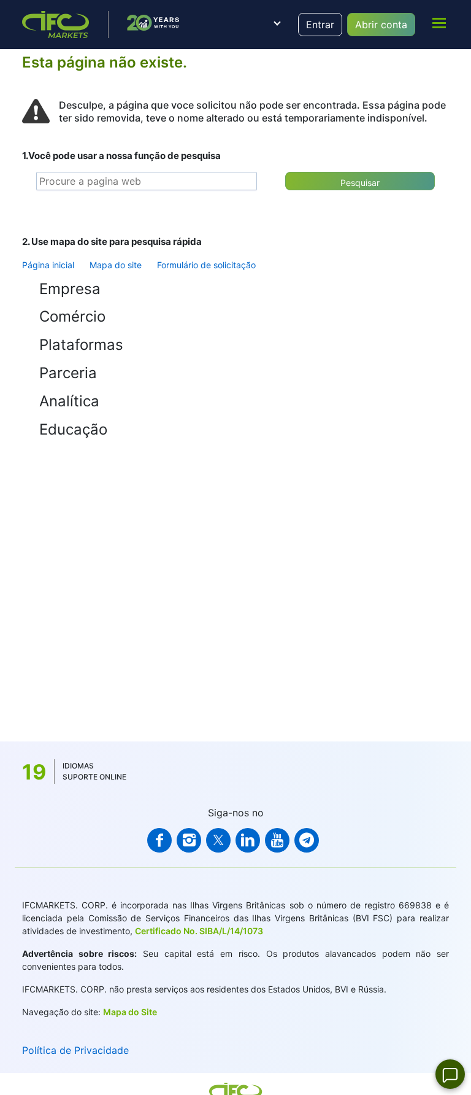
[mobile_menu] (439, 23)
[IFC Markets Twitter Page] (218, 840)
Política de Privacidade (75, 1050)
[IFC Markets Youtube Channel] (277, 840)
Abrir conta (381, 24)
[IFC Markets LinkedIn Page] (248, 840)
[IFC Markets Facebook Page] (159, 840)
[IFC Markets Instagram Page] (189, 840)
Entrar (320, 24)
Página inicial (48, 265)
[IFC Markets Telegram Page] (306, 840)
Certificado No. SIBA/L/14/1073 (199, 931)
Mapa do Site (130, 1012)
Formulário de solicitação (206, 265)
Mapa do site (116, 265)
